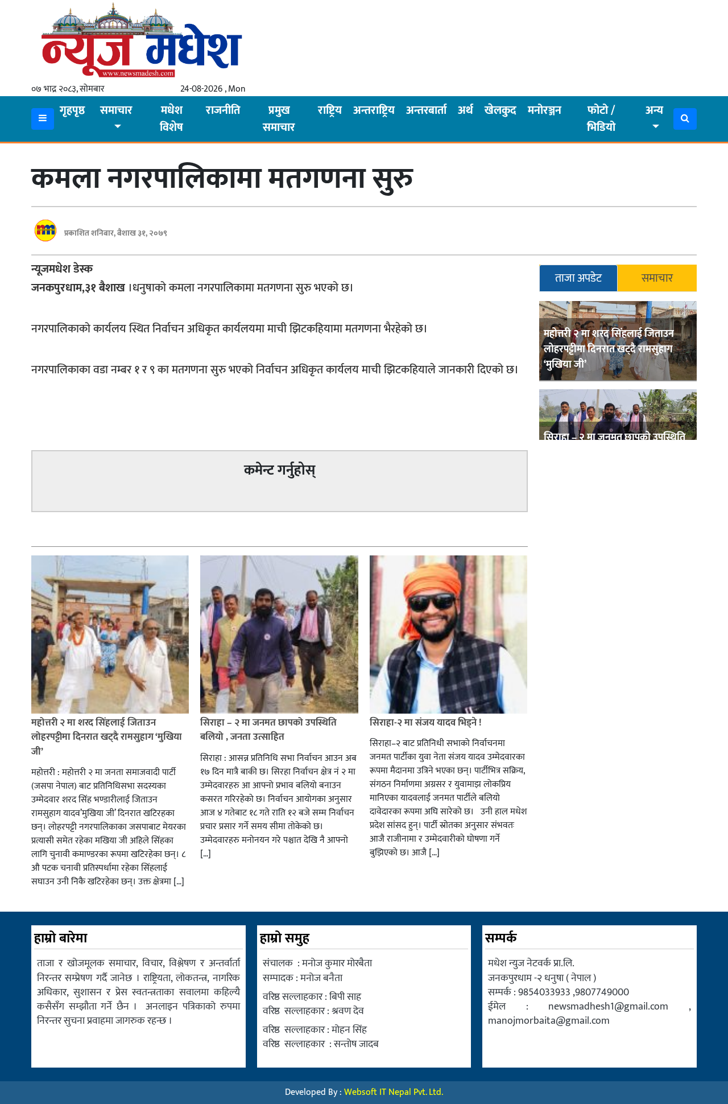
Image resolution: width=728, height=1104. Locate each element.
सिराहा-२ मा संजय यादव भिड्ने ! (426, 723)
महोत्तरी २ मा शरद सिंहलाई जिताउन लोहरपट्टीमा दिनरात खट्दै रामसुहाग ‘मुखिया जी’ (609, 349)
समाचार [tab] (657, 278)
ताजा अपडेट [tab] (578, 278)
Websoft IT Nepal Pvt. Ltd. (393, 1092)
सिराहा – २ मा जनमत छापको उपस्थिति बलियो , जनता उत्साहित (268, 730)
